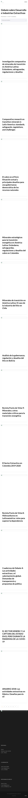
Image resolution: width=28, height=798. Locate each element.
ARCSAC (19, 793)
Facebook (14, 795)
